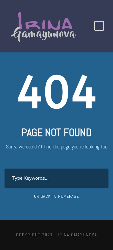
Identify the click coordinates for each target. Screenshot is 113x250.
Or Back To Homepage (56, 196)
